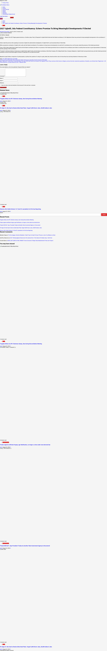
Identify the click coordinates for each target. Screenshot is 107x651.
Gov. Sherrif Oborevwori (8, 58)
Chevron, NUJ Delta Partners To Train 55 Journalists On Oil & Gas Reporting (20, 209)
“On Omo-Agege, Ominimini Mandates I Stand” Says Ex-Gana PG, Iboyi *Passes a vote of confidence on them (31, 235)
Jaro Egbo (15, 58)
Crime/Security (5, 9)
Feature (4, 11)
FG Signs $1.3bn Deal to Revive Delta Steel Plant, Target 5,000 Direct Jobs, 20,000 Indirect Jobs (26, 108)
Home (3, 7)
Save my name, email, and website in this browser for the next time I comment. (18, 85)
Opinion (4, 10)
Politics (4, 8)
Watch (1, 18)
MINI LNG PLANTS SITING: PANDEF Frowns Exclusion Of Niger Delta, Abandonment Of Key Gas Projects (30, 240)
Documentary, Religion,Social (8, 14)
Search (1, 212)
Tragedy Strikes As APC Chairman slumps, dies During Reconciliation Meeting (21, 98)
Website (2, 82)
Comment (2, 76)
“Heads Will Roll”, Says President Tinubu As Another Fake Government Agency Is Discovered (20, 225)
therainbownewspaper (5, 31)
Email (1, 80)
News (3, 25)
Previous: (23, 60)
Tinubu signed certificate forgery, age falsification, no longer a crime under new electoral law (20, 222)
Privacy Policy (5, 2)
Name (1, 78)
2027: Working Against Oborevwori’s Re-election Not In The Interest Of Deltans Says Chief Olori (31, 237)
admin (1, 101)
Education (4, 13)
